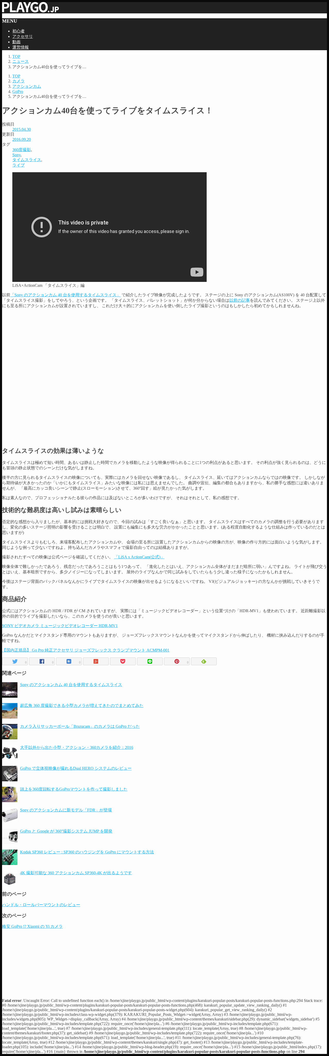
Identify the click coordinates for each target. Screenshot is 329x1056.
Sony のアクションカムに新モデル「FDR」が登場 (66, 810)
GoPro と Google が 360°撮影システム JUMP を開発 (66, 831)
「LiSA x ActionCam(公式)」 (139, 557)
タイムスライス (26, 160)
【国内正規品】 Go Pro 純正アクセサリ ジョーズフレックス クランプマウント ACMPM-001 (85, 650)
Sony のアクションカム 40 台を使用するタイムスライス (71, 684)
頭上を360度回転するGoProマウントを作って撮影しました (73, 789)
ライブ (18, 165)
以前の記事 (239, 300)
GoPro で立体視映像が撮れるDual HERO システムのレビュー (76, 768)
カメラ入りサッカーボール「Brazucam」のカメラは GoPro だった (80, 726)
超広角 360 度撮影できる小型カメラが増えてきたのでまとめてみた (81, 705)
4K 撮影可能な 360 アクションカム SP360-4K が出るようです (76, 873)
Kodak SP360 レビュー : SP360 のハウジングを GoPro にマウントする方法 (87, 852)
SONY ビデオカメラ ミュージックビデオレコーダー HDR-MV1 (60, 626)
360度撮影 (21, 150)
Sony (16, 155)
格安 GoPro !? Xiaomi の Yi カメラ (32, 926)
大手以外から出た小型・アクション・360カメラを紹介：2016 (76, 747)
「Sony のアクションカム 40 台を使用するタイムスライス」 (65, 295)
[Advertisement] (164, 345)
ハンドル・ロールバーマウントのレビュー (41, 905)
